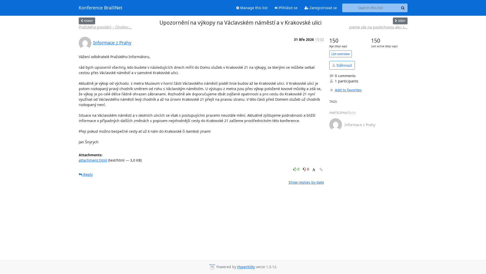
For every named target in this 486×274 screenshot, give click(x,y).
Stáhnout (343, 65)
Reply (87, 174)
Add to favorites (348, 90)
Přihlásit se (287, 7)
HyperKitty (246, 266)
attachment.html (93, 160)
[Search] (403, 8)
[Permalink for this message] (321, 169)
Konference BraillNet (100, 8)
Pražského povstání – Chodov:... (105, 27)
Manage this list (253, 7)
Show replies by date (306, 182)
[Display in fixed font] (313, 169)
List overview (340, 54)
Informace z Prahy (112, 43)
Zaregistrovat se (323, 7)
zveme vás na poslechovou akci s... (378, 27)
